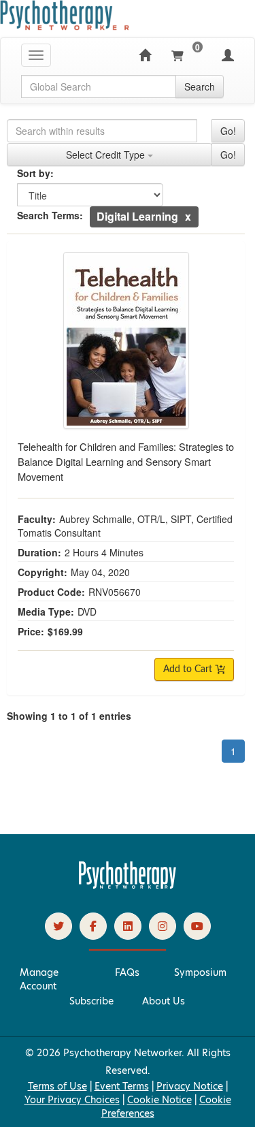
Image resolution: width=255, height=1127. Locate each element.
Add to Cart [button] (189, 669)
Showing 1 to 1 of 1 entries (69, 716)
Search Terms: (50, 215)
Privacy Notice (189, 1086)
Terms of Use (57, 1086)
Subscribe (91, 1001)
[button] (188, 216)
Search (199, 86)
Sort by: (35, 173)
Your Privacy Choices (72, 1100)
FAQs (127, 972)
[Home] (145, 55)
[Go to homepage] (128, 885)
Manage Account (39, 979)
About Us (163, 1001)
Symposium (200, 972)
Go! (228, 131)
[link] (58, 926)
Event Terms (122, 1086)
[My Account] (227, 55)
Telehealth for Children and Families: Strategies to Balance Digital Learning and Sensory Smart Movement (126, 461)
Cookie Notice (159, 1100)
